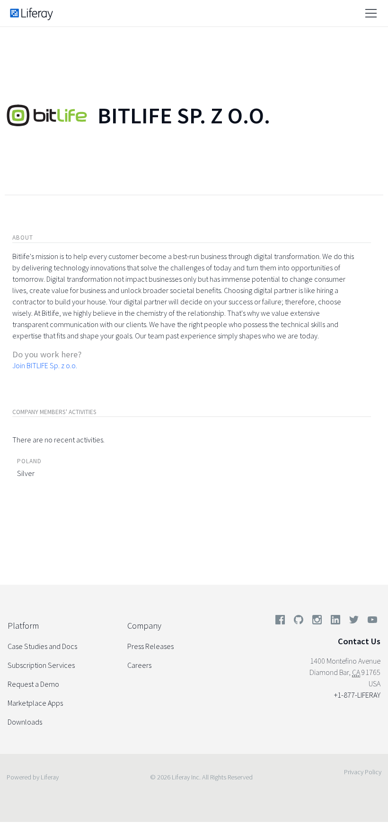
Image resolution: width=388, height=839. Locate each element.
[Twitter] (353, 621)
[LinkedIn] (335, 621)
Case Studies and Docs (42, 646)
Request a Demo (33, 684)
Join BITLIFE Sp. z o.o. (44, 365)
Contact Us (359, 641)
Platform (23, 625)
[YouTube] (370, 621)
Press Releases (150, 646)
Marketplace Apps (35, 703)
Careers (139, 665)
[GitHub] (298, 621)
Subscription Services (41, 665)
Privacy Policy (362, 772)
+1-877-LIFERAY (357, 695)
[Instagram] (317, 621)
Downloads (25, 722)
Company (144, 625)
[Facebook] (280, 621)
